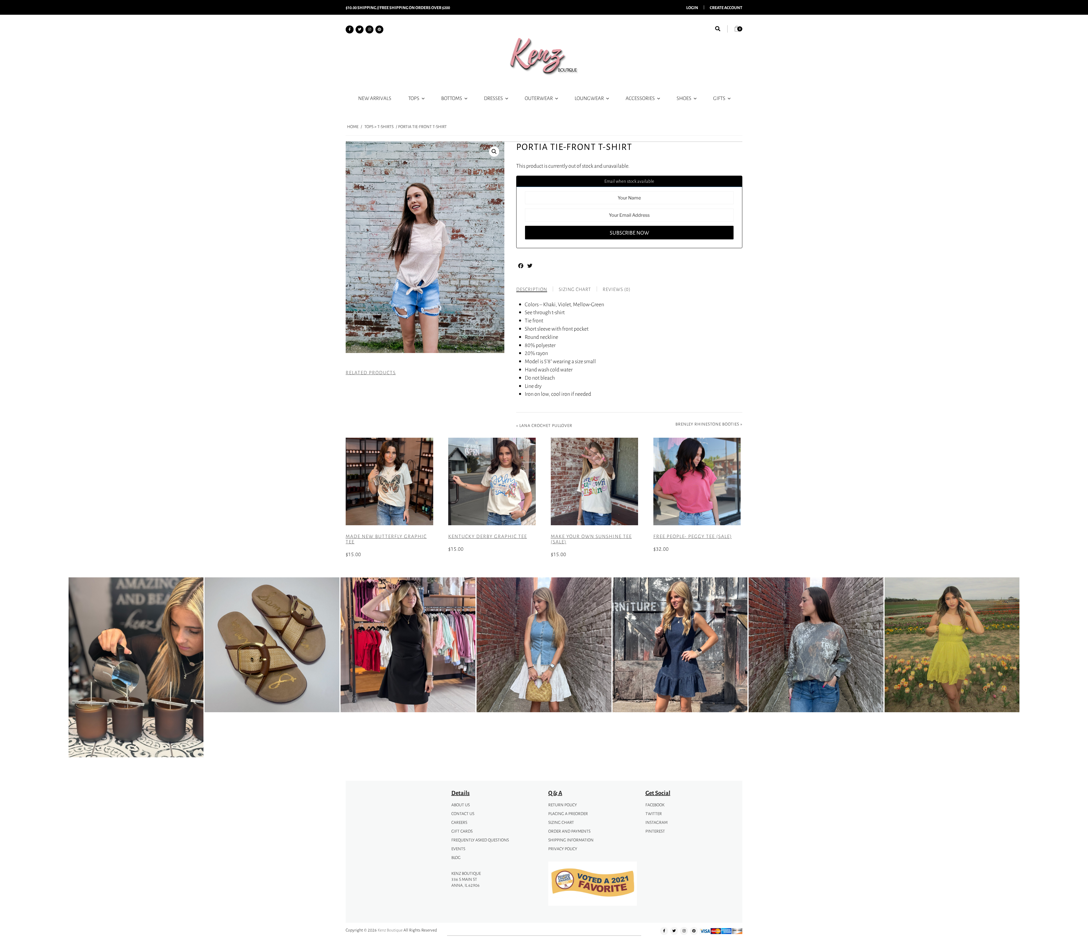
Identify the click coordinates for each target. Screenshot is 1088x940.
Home (352, 126)
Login (692, 7)
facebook (654, 804)
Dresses (493, 98)
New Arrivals (374, 98)
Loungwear (589, 98)
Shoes (684, 98)
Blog (456, 857)
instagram (656, 822)
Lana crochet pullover (545, 425)
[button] (494, 151)
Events (458, 848)
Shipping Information (571, 840)
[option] (136, 668)
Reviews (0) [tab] (616, 289)
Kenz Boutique (390, 930)
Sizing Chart (561, 822)
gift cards (462, 831)
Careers (459, 822)
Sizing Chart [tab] (575, 289)
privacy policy (562, 848)
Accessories (640, 98)
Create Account (726, 7)
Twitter (653, 813)
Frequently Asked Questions (480, 840)
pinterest (655, 831)
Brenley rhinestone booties (707, 424)
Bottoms (451, 98)
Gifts (719, 98)
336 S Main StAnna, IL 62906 (465, 882)
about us (460, 804)
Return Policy (562, 804)
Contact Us (462, 813)
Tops (413, 98)
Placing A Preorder (568, 813)
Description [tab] (531, 289)
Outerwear (539, 98)
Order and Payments (569, 831)
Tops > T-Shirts (379, 126)
